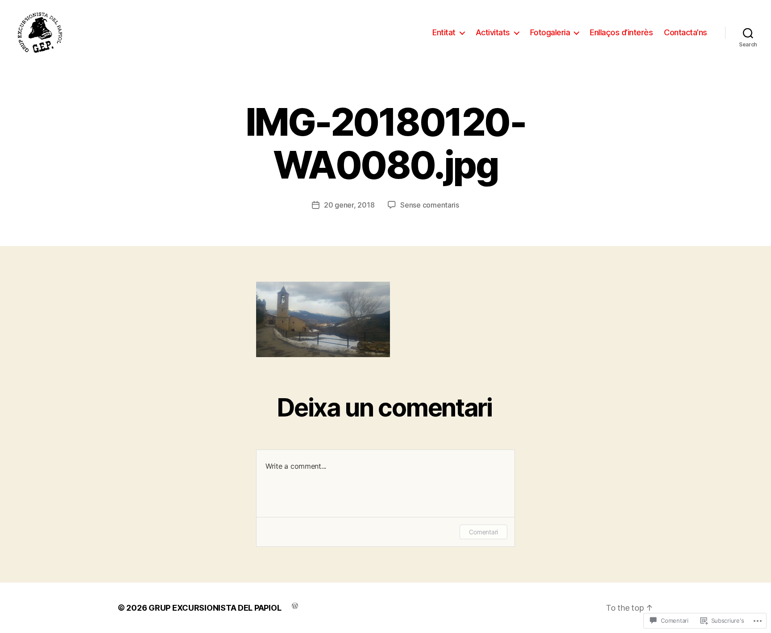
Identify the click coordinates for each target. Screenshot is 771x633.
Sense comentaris (429, 204)
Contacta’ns (685, 32)
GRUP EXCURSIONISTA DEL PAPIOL (215, 607)
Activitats (493, 32)
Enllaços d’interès (621, 32)
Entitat (444, 32)
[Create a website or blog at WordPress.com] (295, 605)
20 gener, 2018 (349, 204)
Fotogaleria (550, 32)
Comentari (483, 532)
